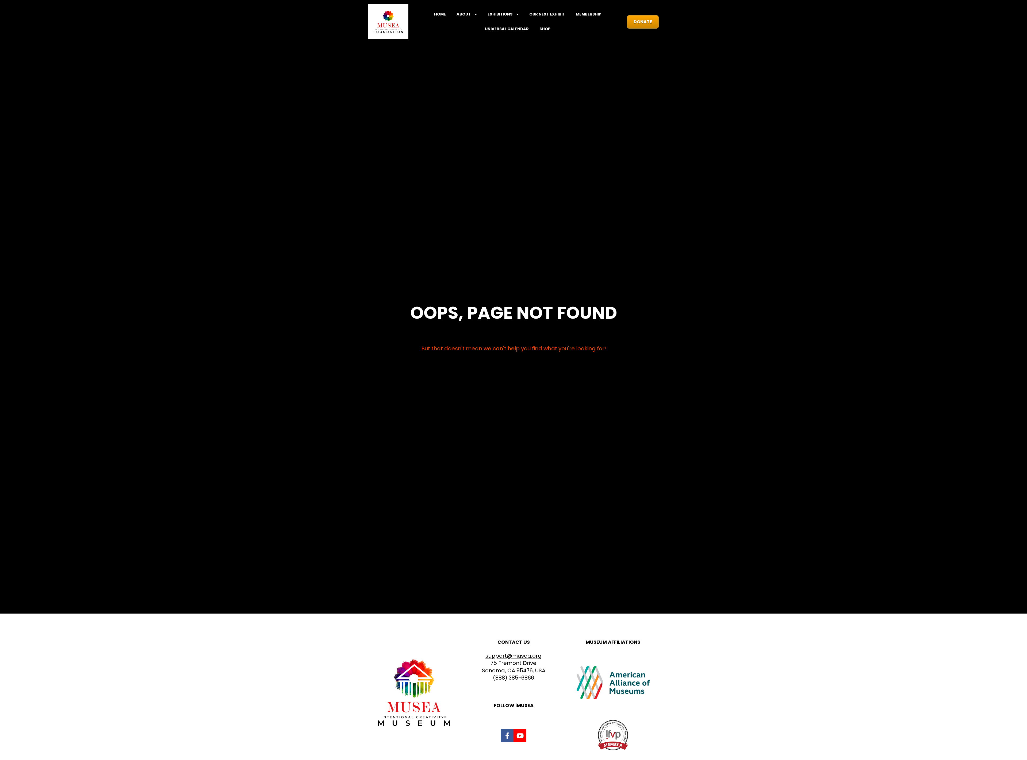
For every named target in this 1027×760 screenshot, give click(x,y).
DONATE (643, 22)
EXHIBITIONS (500, 14)
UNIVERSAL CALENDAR (507, 29)
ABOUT (464, 14)
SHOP (544, 29)
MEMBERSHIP (588, 14)
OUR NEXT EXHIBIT (547, 14)
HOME (440, 14)
